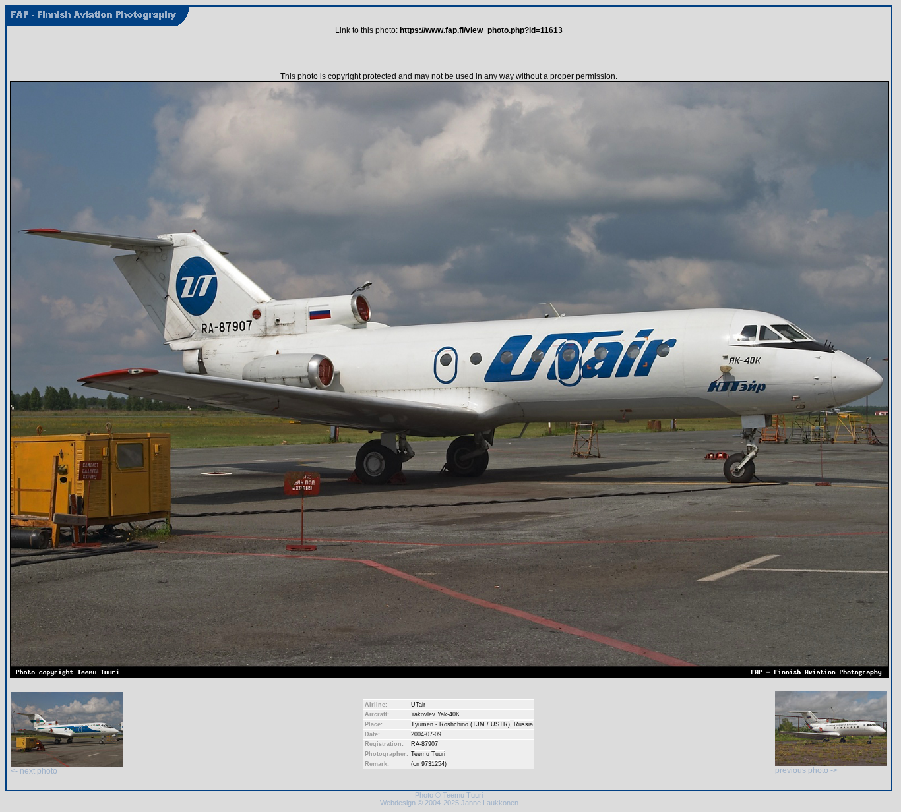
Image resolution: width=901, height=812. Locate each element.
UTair (418, 704)
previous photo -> (806, 770)
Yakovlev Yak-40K (435, 714)
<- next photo (34, 771)
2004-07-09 (426, 734)
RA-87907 (424, 744)
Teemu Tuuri (428, 754)
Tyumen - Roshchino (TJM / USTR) (460, 724)
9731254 (433, 764)
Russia (523, 724)
